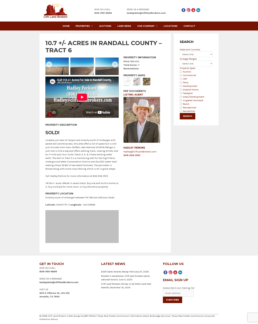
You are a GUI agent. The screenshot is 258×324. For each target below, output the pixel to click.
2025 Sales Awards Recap (115, 271)
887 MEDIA (90, 316)
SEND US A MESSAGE (50, 278)
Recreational (189, 107)
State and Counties (190, 49)
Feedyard (188, 93)
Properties (83, 26)
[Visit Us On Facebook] (183, 9)
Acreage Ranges (188, 58)
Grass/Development (193, 96)
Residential (189, 111)
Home (66, 26)
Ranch (186, 104)
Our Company (146, 26)
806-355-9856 (48, 271)
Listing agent (133, 94)
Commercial (189, 75)
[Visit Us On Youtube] (193, 9)
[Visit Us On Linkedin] (198, 9)
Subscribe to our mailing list (178, 287)
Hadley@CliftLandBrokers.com (139, 151)
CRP (185, 78)
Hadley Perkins (134, 147)
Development (190, 86)
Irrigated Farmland (193, 100)
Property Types (187, 68)
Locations (171, 26)
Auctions (105, 26)
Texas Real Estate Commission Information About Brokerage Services (134, 316)
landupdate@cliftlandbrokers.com (146, 13)
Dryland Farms (191, 89)
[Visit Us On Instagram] (188, 9)
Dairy (185, 82)
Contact (189, 26)
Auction (187, 71)
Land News (124, 26)
